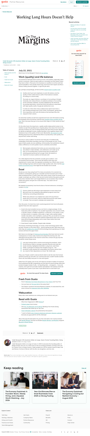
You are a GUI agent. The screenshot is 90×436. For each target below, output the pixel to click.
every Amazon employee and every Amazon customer (46, 313)
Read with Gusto (8, 85)
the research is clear (56, 133)
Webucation (7, 82)
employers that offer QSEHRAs (40, 288)
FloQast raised (25, 304)
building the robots (32, 229)
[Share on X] (59, 61)
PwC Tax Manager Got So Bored (33, 306)
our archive (44, 73)
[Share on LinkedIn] (61, 61)
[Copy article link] (64, 61)
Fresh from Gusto (8, 79)
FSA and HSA (35, 284)
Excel (5, 77)
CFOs (26, 187)
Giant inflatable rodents (28, 310)
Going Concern (16, 345)
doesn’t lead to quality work (52, 89)
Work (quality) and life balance (10, 73)
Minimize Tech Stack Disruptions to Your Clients (39, 281)
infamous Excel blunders (41, 234)
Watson (41, 302)
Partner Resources (17, 2)
